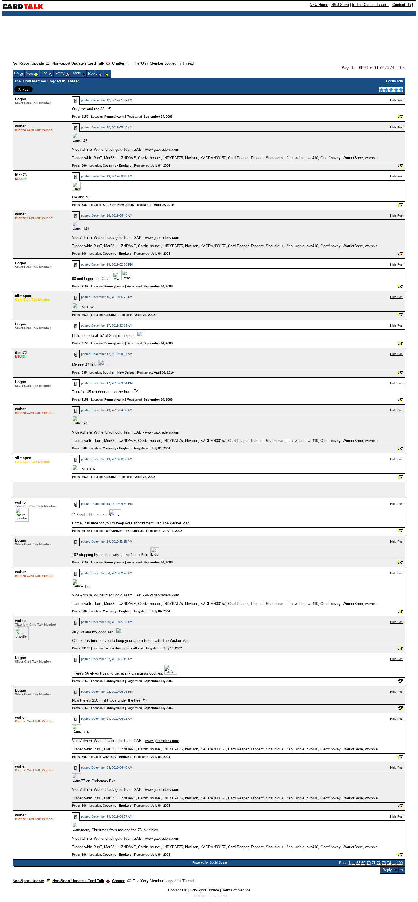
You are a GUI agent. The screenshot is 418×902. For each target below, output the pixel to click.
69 (366, 67)
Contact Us (401, 5)
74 (392, 67)
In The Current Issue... (370, 5)
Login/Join (394, 81)
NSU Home (319, 5)
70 (371, 67)
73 (387, 67)
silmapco (23, 296)
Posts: (80, 116)
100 (402, 67)
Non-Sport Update (28, 63)
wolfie (20, 502)
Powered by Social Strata (209, 862)
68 (361, 67)
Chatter (118, 63)
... (356, 67)
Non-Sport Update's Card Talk (78, 63)
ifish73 (21, 175)
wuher (20, 126)
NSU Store (340, 5)
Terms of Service (236, 890)
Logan (20, 99)
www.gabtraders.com (162, 149)
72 (382, 67)
